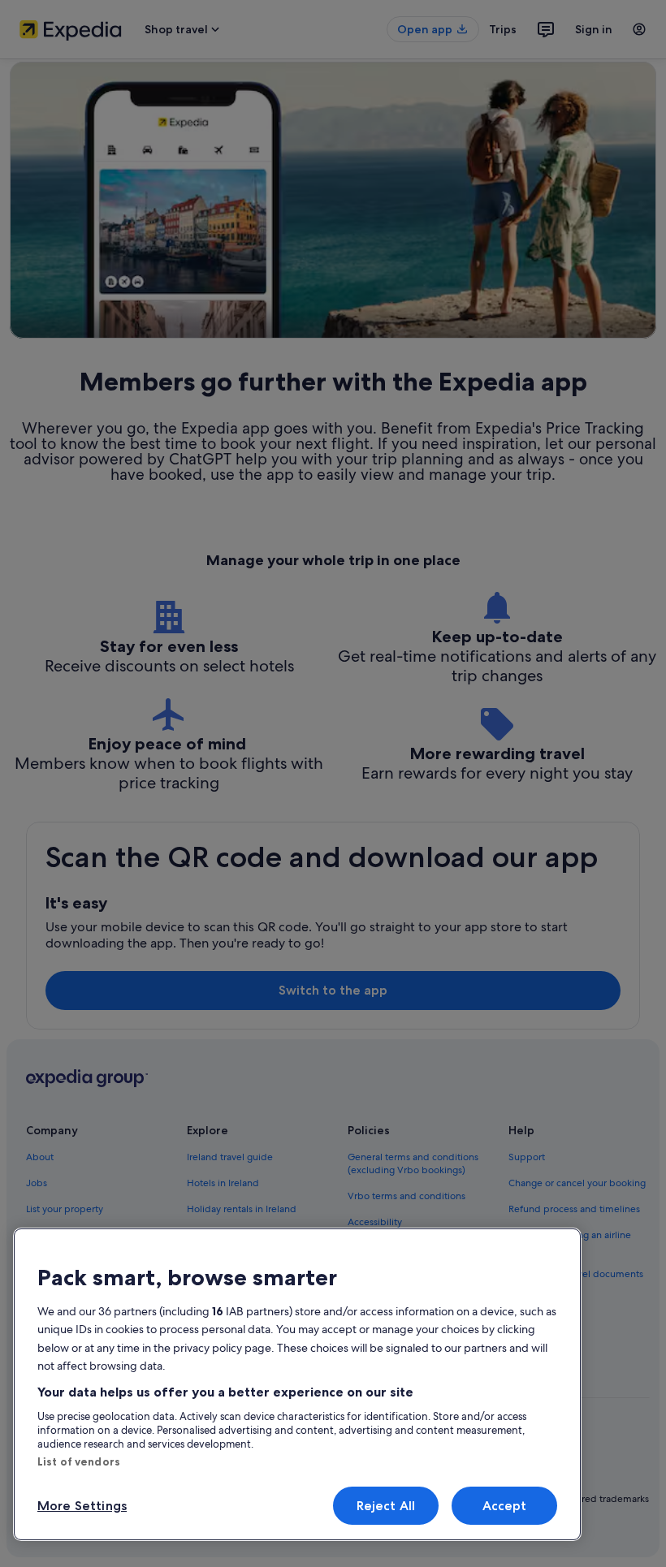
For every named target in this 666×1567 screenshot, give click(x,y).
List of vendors (78, 1461)
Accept (504, 1505)
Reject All (386, 1505)
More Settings (82, 1505)
